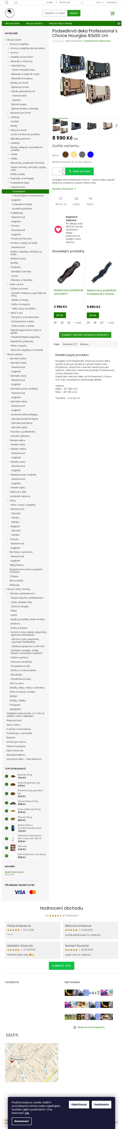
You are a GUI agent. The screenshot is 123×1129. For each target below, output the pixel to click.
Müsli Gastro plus (14, 872)
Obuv (13, 500)
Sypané (16, 100)
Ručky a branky (19, 628)
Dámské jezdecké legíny (24, 418)
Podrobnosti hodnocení (97, 41)
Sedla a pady (18, 174)
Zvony (14, 275)
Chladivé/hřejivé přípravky (25, 337)
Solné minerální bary (23, 69)
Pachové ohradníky (21, 661)
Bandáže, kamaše (21, 271)
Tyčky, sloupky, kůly (21, 602)
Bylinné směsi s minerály (25, 108)
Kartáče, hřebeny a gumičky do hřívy (28, 294)
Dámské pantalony (22, 423)
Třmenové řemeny (21, 238)
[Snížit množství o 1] (63, 173)
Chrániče (16, 267)
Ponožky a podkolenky (23, 431)
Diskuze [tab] (84, 344)
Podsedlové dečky (22, 204)
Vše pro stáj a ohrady (18, 589)
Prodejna (64, 2)
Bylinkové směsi (20, 87)
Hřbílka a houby (20, 300)
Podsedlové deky (20, 182)
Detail (59, 315)
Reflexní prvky (18, 258)
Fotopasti (15, 704)
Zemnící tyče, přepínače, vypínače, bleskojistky (25, 641)
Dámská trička (18, 362)
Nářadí (13, 696)
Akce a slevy (13, 724)
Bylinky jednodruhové (23, 91)
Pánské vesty (18, 461)
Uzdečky (15, 143)
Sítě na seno (17, 683)
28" (62, 322)
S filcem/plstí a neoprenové (27, 195)
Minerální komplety (22, 78)
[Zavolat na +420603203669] (9, 2)
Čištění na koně (19, 288)
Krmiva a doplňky (19, 44)
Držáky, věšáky (18, 700)
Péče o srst (17, 313)
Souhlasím (101, 1104)
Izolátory (15, 623)
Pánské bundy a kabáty (24, 474)
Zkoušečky (16, 674)
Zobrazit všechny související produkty (85, 335)
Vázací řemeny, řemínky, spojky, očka (28, 169)
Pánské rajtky (18, 487)
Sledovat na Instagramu (91, 1027)
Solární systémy (19, 657)
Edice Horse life (15, 750)
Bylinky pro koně (19, 82)
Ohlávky (15, 117)
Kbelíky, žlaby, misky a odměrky (27, 687)
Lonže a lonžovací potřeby (25, 134)
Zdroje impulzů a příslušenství (27, 597)
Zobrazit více (61, 966)
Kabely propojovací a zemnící (28, 646)
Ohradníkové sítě (20, 666)
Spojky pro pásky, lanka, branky (28, 619)
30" (69, 322)
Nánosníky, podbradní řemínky (27, 162)
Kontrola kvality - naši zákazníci (24, 759)
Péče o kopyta (18, 345)
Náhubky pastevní (21, 138)
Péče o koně (16, 284)
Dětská (15, 522)
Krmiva (14, 52)
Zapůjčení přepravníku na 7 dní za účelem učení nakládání (25, 715)
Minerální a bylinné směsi (25, 74)
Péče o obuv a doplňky (23, 504)
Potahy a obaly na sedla (24, 243)
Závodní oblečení (20, 436)
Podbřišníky (17, 213)
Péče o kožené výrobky (22, 691)
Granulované (19, 95)
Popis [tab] (57, 344)
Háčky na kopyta (20, 304)
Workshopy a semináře (19, 733)
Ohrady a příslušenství (22, 593)
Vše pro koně (14, 39)
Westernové (18, 187)
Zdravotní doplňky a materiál (27, 350)
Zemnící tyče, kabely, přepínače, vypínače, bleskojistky (29, 633)
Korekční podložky (22, 208)
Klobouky (15, 585)
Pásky (14, 610)
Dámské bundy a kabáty (24, 388)
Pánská (15, 517)
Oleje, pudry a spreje (22, 325)
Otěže (14, 154)
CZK (98, 2)
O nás (49, 2)
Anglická (15, 526)
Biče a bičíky (16, 580)
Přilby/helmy (17, 565)
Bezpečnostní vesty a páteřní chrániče (26, 571)
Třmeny (15, 225)
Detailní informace (62, 188)
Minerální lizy (18, 65)
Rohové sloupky (20, 606)
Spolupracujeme (16, 754)
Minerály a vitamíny (22, 61)
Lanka (14, 615)
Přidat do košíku (81, 171)
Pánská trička (18, 444)
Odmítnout (79, 1104)
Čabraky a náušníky (22, 280)
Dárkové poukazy (16, 746)
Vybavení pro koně (20, 112)
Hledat (74, 13)
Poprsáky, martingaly (22, 178)
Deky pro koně (18, 130)
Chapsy (14, 576)
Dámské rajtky (19, 427)
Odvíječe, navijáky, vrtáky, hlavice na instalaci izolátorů (26, 652)
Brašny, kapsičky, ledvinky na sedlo (26, 253)
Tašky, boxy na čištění (23, 308)
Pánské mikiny (18, 448)
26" (55, 322)
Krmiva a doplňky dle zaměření (28, 48)
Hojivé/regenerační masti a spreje (26, 331)
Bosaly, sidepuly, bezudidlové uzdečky (26, 149)
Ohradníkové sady (21, 679)
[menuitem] (12, 23)
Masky (14, 125)
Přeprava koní (14, 720)
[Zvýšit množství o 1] (63, 169)
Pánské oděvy (17, 440)
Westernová (17, 509)
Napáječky (15, 709)
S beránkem (19, 191)
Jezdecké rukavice (20, 496)
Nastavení (21, 1121)
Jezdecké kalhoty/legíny (24, 414)
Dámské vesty (18, 375)
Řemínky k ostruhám (21, 552)
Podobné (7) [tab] (70, 344)
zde (27, 1113)
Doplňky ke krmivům (22, 57)
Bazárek (11, 737)
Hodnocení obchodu (61, 908)
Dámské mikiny (19, 401)
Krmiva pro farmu (16, 742)
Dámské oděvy (18, 358)
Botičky (14, 262)
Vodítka (15, 121)
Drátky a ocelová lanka (23, 670)
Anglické (16, 200)
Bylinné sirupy (18, 104)
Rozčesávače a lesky (22, 321)
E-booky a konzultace (19, 729)
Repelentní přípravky (22, 341)
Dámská (15, 513)
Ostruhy (14, 539)
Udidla (14, 158)
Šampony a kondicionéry (25, 317)
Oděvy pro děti (18, 491)
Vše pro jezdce (15, 354)
